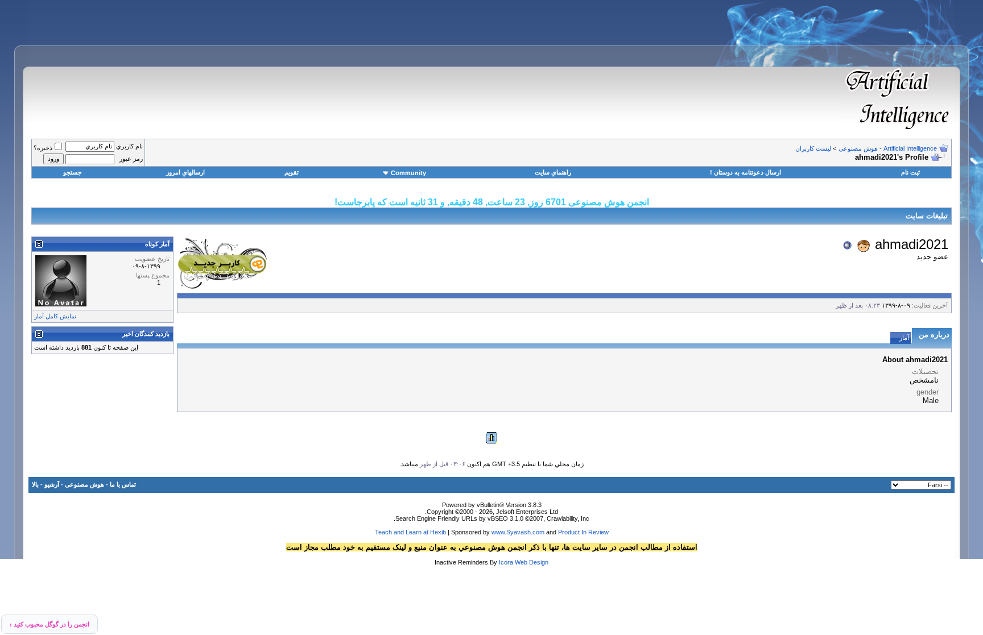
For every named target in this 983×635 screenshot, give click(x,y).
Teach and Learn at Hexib (410, 532)
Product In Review (583, 532)
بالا (35, 484)
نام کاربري (129, 146)
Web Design (531, 562)
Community (408, 172)
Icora (506, 562)
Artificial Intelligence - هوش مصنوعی (888, 148)
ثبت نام (910, 172)
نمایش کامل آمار (55, 316)
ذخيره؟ (43, 147)
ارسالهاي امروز (185, 172)
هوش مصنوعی (84, 484)
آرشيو (51, 484)
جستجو (72, 172)
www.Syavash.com (517, 532)
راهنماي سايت (553, 172)
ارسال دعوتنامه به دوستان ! (745, 172)
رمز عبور (131, 158)
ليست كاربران (813, 148)
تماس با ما (123, 484)
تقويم (291, 172)
